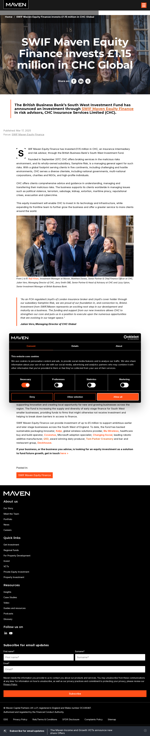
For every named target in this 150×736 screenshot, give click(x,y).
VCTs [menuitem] (6, 566)
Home (8, 17)
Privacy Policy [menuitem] (20, 719)
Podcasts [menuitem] (8, 613)
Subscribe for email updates (26, 730)
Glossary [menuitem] (8, 619)
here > (64, 453)
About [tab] (119, 346)
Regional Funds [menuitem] (11, 550)
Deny (32, 396)
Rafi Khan (34, 278)
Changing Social (102, 434)
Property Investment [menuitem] (14, 577)
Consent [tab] (31, 346)
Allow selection (75, 396)
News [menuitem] (6, 524)
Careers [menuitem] (8, 530)
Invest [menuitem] (7, 561)
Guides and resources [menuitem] (15, 608)
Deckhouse (44, 442)
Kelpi (59, 430)
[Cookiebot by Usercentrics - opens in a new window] (126, 337)
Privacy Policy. (10, 684)
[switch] (58, 385)
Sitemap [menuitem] (112, 719)
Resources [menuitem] (12, 585)
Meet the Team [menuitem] (11, 513)
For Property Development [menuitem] (17, 555)
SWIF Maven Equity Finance (108, 109)
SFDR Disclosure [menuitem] (70, 719)
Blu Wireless (111, 430)
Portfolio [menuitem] (8, 519)
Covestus (50, 434)
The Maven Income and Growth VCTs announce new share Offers (81, 732)
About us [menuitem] (11, 501)
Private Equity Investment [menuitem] (16, 571)
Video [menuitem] (6, 602)
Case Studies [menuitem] (10, 597)
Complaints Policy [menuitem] (94, 719)
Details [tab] (75, 346)
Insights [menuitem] (7, 592)
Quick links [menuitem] (12, 538)
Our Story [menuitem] (8, 508)
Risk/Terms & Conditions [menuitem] (44, 719)
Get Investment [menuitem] (11, 544)
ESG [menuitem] (6, 719)
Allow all (118, 396)
